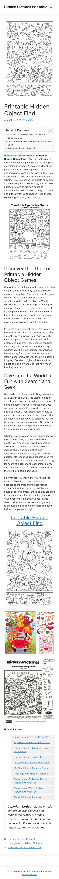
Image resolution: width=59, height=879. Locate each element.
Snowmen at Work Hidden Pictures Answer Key (28, 790)
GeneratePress (29, 874)
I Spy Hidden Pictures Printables (31, 762)
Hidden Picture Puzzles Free (29, 757)
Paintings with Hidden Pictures (31, 773)
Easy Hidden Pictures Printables (31, 737)
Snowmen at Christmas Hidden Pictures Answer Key (31, 781)
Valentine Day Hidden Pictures (24, 847)
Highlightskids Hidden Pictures (25, 843)
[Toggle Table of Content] (49, 130)
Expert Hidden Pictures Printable (32, 742)
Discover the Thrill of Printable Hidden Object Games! (26, 136)
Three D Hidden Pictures (27, 797)
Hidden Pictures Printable (25, 7)
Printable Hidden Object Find (22, 148)
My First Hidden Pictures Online (31, 768)
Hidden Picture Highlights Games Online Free (32, 750)
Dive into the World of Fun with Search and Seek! (29, 143)
